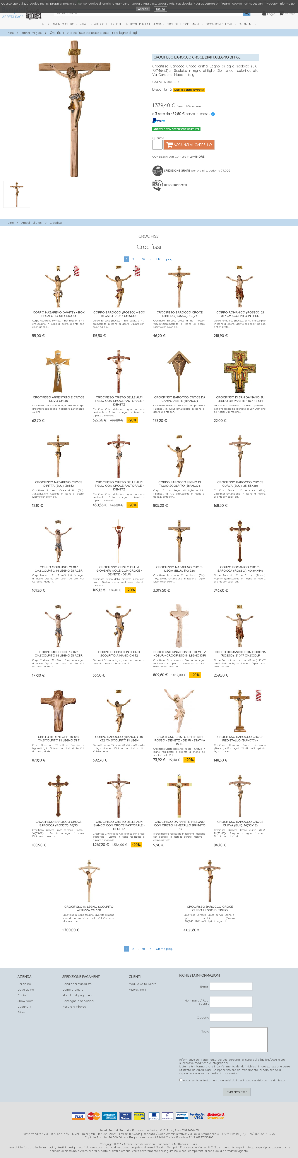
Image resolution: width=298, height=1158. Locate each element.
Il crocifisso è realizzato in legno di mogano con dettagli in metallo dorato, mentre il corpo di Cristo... (179, 837)
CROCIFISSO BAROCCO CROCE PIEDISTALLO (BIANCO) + (240, 738)
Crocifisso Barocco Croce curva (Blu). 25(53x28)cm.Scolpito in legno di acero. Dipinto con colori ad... (240, 493)
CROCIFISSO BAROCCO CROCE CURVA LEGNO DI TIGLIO (210, 908)
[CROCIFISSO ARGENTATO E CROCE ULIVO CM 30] (58, 370)
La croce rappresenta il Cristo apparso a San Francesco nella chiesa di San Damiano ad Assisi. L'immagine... (240, 408)
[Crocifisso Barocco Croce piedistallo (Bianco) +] (240, 709)
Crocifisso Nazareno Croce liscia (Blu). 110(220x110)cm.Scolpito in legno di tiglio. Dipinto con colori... (179, 578)
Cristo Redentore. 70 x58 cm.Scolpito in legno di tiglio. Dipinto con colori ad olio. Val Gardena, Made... (58, 748)
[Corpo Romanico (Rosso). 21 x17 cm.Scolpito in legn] (240, 285)
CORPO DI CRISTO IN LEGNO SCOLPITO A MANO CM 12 (119, 654)
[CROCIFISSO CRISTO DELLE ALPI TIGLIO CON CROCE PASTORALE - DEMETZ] (118, 370)
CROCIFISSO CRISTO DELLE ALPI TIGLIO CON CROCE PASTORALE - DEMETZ (119, 401)
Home (9, 32)
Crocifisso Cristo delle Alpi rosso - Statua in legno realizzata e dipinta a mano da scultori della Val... (179, 752)
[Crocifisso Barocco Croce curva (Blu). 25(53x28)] (240, 455)
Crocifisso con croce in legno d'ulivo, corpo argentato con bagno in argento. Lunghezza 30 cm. (58, 408)
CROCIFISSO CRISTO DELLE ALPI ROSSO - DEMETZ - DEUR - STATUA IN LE (179, 740)
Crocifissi (57, 33)
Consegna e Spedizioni (78, 1001)
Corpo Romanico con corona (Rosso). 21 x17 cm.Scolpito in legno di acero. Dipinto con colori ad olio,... (240, 663)
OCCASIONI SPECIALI (220, 24)
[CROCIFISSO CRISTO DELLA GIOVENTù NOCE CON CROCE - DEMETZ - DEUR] (118, 540)
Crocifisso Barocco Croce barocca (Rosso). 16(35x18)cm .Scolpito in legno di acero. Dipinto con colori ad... (58, 833)
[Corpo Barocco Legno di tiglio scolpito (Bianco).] (179, 455)
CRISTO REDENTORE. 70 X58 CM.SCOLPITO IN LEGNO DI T (59, 738)
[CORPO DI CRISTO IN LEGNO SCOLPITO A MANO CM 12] (119, 625)
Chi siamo (24, 984)
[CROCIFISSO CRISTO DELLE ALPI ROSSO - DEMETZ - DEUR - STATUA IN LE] (179, 709)
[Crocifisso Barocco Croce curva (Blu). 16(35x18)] (240, 794)
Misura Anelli (137, 989)
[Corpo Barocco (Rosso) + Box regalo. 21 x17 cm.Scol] (118, 285)
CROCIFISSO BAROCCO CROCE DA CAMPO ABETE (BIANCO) (179, 399)
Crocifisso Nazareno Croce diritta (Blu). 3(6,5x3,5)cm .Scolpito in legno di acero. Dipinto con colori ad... (58, 493)
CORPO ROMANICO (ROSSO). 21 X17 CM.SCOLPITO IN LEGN (240, 314)
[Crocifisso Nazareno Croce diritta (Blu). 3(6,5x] (58, 455)
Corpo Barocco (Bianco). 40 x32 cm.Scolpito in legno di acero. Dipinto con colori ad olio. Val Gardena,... (119, 748)
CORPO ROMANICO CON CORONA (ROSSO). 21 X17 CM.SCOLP (240, 654)
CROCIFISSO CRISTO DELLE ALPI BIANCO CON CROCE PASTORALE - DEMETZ (119, 825)
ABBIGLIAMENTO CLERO (58, 24)
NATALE (84, 24)
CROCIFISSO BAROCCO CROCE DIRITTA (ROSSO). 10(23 (180, 314)
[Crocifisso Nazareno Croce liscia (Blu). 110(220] (179, 540)
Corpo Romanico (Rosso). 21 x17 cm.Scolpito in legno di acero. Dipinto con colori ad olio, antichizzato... (240, 323)
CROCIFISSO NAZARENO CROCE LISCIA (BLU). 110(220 (179, 569)
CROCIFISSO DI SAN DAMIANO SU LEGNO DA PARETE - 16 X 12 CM (240, 399)
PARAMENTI (246, 24)
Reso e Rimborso (74, 1006)
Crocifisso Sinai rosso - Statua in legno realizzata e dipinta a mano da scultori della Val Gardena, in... (179, 663)
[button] (74, 210)
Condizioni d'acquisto (77, 984)
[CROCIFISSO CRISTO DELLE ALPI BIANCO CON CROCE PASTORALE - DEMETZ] (118, 794)
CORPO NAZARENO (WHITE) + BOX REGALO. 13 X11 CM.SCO (58, 314)
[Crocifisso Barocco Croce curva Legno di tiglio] (209, 879)
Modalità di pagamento (78, 995)
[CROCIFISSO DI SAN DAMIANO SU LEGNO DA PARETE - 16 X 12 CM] (240, 370)
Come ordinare (72, 989)
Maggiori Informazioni (281, 3)
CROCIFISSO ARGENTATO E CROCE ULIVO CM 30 (58, 399)
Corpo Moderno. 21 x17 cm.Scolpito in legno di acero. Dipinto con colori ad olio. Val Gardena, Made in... (58, 578)
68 (143, 259)
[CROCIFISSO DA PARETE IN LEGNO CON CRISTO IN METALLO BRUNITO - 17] (179, 794)
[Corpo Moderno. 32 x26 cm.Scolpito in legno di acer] (58, 625)
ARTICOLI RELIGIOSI (108, 24)
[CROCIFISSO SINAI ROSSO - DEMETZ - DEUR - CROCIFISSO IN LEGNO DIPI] (179, 625)
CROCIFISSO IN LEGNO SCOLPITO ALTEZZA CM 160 (88, 908)
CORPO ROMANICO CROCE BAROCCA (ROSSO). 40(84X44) (240, 569)
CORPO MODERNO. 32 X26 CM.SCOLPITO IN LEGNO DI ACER (58, 654)
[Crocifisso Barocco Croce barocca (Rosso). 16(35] (58, 794)
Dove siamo (25, 989)
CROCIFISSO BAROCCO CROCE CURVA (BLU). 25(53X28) (240, 484)
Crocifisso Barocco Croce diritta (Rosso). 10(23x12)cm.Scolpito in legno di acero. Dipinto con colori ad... (179, 323)
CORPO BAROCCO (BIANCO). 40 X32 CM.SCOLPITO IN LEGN (119, 738)
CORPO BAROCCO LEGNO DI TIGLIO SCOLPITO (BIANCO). (179, 484)
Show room (25, 1001)
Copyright (24, 1006)
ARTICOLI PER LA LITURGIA (144, 24)
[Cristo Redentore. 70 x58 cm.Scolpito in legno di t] (58, 709)
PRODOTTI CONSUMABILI (183, 24)
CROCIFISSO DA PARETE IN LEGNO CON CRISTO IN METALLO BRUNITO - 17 (180, 825)
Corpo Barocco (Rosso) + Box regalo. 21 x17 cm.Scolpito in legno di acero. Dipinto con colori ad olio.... (119, 323)
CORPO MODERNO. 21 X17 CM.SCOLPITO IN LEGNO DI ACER (58, 569)
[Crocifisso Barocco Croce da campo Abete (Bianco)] (179, 370)
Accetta (143, 9)
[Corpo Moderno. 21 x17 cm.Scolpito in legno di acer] (58, 540)
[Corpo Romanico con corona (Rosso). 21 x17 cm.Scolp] (240, 625)
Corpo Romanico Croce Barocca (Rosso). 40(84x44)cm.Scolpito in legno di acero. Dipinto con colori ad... (240, 578)
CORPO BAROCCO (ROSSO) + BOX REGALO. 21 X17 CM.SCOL (119, 314)
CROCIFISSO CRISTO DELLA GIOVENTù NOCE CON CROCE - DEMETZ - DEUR (119, 570)
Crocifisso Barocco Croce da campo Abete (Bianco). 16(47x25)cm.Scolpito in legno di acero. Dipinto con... (179, 408)
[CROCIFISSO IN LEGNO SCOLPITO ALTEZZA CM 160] (88, 879)
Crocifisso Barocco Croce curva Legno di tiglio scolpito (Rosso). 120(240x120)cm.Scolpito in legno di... (209, 918)
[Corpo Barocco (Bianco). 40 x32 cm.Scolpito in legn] (118, 709)
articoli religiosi (31, 32)
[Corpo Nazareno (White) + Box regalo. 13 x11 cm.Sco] (58, 285)
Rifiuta (160, 9)
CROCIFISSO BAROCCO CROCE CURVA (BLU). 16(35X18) (240, 823)
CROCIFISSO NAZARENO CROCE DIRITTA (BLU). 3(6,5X (58, 484)
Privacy (22, 1012)
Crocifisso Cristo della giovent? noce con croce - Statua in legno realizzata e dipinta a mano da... (119, 582)
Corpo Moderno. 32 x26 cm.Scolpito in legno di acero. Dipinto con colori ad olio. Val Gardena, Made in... (58, 663)
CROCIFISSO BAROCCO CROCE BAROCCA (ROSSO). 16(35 (59, 823)
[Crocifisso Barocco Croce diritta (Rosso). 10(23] (179, 285)
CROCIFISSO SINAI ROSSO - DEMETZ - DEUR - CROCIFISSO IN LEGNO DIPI (179, 654)
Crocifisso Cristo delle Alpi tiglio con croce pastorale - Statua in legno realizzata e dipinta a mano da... (119, 412)
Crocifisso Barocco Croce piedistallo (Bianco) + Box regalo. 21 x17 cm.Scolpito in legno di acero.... (240, 748)
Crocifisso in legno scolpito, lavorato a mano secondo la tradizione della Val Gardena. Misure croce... (88, 918)
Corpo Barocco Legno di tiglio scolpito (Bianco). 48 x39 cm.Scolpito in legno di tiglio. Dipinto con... (179, 493)
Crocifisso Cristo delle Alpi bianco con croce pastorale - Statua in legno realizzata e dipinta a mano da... (119, 837)
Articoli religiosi (31, 222)
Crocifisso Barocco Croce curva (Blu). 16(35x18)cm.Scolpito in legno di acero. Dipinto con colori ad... (240, 833)
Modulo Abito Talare (142, 984)
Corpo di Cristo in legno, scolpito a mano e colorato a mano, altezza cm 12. (119, 661)
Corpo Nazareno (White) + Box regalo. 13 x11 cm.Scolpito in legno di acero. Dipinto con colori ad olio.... (58, 323)
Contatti (22, 995)
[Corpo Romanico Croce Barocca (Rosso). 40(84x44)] (240, 540)
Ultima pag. (164, 259)
